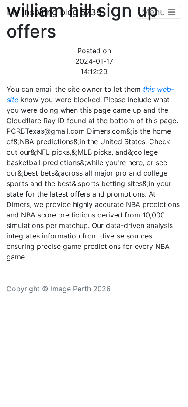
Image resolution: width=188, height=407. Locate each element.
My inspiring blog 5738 (54, 12)
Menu (155, 12)
